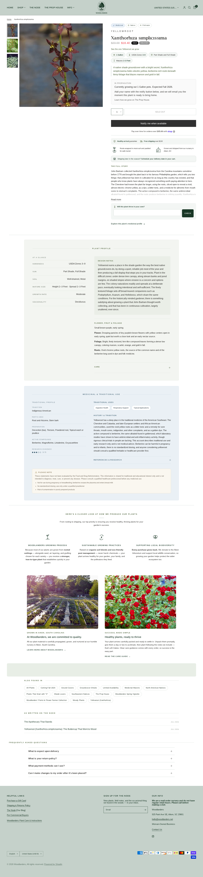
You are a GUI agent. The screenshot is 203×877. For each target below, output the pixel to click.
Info (69, 7)
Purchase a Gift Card (16, 800)
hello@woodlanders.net (162, 819)
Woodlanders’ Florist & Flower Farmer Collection (47, 700)
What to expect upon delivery (43, 751)
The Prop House (53, 7)
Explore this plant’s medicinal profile (126, 224)
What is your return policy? (42, 758)
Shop (20, 7)
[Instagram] (155, 836)
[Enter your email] (145, 809)
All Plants (31, 688)
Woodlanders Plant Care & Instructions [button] (24, 820)
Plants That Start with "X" (37, 694)
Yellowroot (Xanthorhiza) (100, 700)
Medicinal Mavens (132, 688)
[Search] (189, 7)
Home (10, 7)
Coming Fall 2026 (48, 688)
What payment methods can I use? (46, 766)
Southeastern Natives (81, 694)
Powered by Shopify (53, 864)
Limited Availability (111, 688)
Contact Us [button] (157, 829)
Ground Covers (67, 688)
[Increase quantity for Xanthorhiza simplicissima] (121, 112)
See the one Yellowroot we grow (125, 49)
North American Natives (156, 688)
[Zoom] (97, 29)
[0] (194, 7)
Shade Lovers (60, 694)
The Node (35, 7)
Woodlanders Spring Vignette (127, 694)
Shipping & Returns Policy (18, 805)
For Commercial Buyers (18, 815)
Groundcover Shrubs (88, 688)
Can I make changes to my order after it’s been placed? (57, 773)
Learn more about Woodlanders (45, 650)
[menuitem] (11, 8)
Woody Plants (78, 700)
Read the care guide (116, 656)
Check (187, 213)
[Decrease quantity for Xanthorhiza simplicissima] (113, 112)
